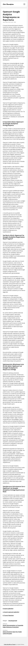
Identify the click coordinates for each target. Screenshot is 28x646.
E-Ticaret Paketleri (8, 615)
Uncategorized (12, 620)
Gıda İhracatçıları (8, 4)
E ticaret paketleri (8, 608)
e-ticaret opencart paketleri (11, 612)
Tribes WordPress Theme (9, 644)
